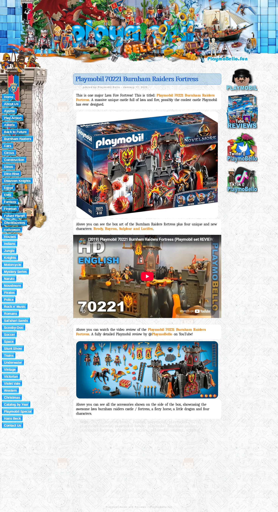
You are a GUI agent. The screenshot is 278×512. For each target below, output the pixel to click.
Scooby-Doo (13, 327)
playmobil (157, 421)
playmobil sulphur (167, 430)
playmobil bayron (96, 425)
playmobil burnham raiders (172, 425)
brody (125, 421)
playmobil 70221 (184, 421)
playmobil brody (130, 425)
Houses (10, 237)
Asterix (9, 125)
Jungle (9, 251)
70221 (96, 421)
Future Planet (14, 216)
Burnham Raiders (17, 139)
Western (10, 390)
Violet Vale (12, 383)
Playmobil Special (18, 411)
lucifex (139, 421)
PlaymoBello (162, 334)
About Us (11, 104)
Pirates (9, 293)
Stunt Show (13, 348)
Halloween (12, 230)
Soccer (9, 334)
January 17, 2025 (135, 87)
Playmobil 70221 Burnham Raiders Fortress (136, 79)
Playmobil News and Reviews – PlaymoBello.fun (139, 506)
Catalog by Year (16, 404)
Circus (9, 153)
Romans (10, 314)
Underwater (13, 362)
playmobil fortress (96, 430)
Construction (14, 160)
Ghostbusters (14, 223)
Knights (10, 258)
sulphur (192, 430)
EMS (7, 195)
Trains (8, 355)
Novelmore (12, 286)
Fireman (10, 209)
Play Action (12, 118)
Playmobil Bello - (110, 87)
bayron (111, 421)
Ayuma (9, 111)
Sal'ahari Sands (16, 321)
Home (8, 97)
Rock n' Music (15, 307)
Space (9, 341)
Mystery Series (15, 272)
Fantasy (10, 202)
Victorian (11, 376)
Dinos (8, 167)
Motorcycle (12, 265)
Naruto (9, 279)
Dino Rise (11, 174)
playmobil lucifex (132, 430)
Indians (9, 244)
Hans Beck (12, 418)
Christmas (12, 397)
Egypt (8, 188)
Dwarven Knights (17, 181)
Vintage (10, 369)
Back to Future (15, 132)
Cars (7, 146)
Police (8, 300)
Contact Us (12, 425)
